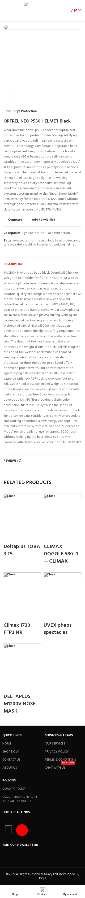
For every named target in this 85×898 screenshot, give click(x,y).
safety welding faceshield (33, 245)
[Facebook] (8, 830)
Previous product (69, 111)
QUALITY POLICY (14, 789)
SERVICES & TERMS (59, 735)
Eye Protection (26, 111)
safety (8, 245)
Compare (15, 220)
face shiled (45, 241)
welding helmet (65, 245)
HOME (6, 743)
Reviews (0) (12, 461)
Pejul (42, 878)
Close (11, 496)
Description (14, 264)
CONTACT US (11, 759)
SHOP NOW (10, 751)
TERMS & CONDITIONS (60, 759)
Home (8, 111)
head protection (67, 241)
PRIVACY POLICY (57, 751)
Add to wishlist (43, 220)
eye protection (24, 241)
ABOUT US (9, 768)
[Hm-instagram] (22, 830)
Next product (79, 111)
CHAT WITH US (59, 767)
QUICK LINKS (11, 735)
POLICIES (9, 780)
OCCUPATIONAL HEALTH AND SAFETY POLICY (19, 799)
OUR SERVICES (55, 743)
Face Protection (58, 233)
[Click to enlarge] (12, 95)
